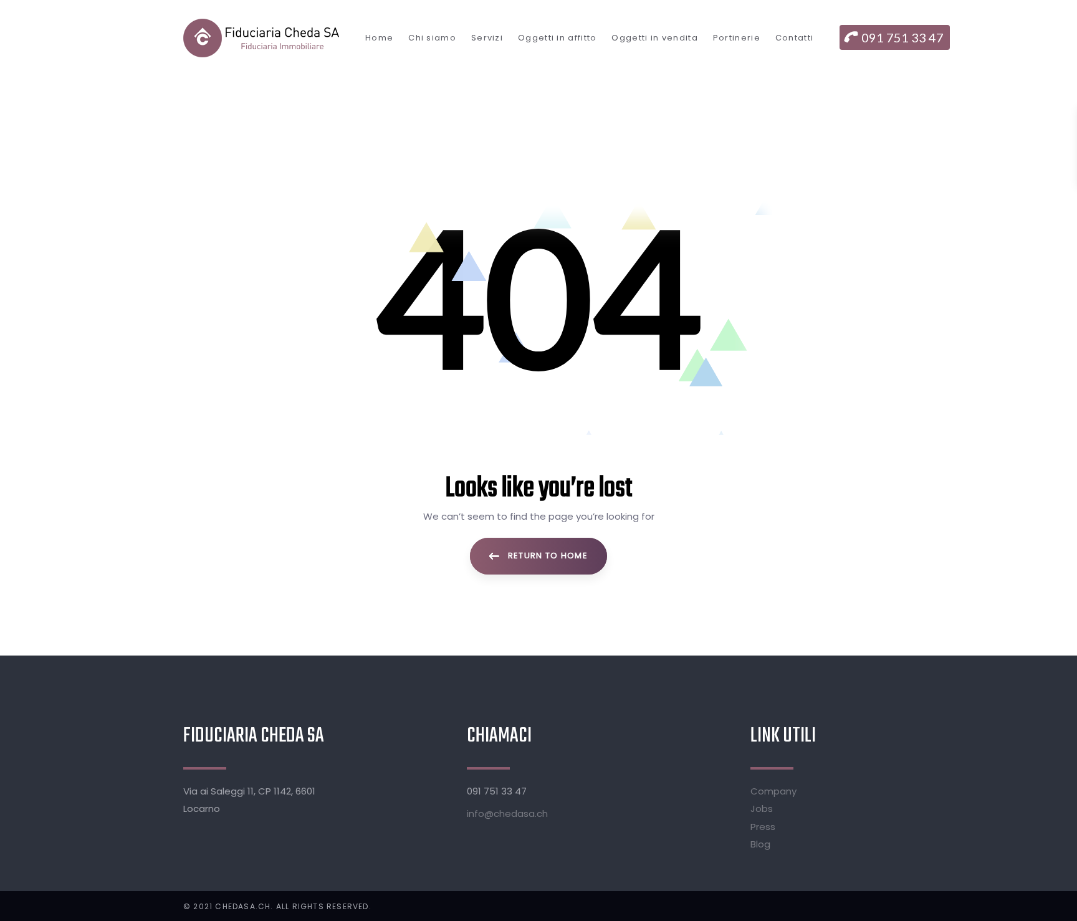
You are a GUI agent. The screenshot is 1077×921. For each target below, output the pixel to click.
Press (762, 826)
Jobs (761, 808)
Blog (760, 844)
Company (773, 791)
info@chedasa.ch (507, 813)
